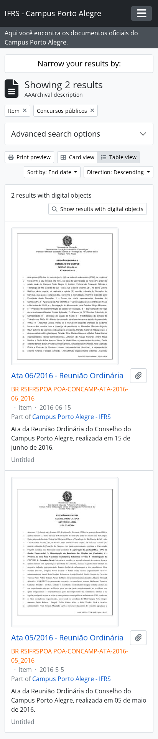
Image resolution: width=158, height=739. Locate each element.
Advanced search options (55, 134)
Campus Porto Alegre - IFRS (71, 416)
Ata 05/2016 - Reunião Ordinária (67, 637)
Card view (80, 157)
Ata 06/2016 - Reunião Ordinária (67, 375)
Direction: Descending (116, 172)
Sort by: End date (50, 172)
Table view (122, 157)
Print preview (33, 157)
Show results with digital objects (101, 209)
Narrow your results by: (79, 63)
